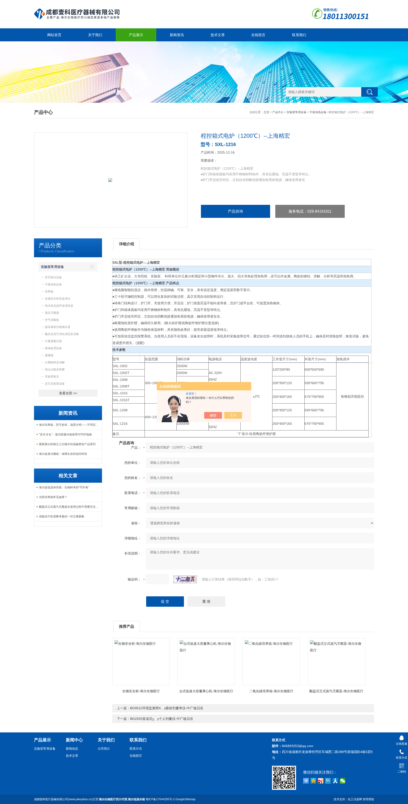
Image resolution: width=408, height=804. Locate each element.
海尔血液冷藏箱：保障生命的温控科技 (63, 454)
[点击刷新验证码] (185, 579)
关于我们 (95, 35)
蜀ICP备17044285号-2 (160, 799)
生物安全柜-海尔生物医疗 (141, 691)
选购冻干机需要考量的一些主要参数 (61, 516)
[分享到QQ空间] (313, 781)
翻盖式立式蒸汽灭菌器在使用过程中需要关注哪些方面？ (70, 506)
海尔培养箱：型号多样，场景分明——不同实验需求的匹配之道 (70, 424)
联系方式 (136, 748)
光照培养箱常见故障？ (53, 497)
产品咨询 (235, 211)
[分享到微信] (343, 781)
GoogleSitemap (185, 799)
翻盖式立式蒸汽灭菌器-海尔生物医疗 (336, 691)
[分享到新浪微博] (321, 781)
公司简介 (104, 748)
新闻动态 (72, 748)
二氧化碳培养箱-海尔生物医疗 (271, 691)
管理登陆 (368, 799)
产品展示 (136, 35)
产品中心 (278, 112)
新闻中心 (74, 740)
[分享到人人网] (335, 781)
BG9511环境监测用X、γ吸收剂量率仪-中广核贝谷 (166, 708)
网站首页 (54, 35)
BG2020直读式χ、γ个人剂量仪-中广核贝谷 (161, 719)
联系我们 (299, 35)
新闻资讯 (177, 35)
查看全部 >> (68, 393)
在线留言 (258, 35)
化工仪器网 (355, 799)
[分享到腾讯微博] (328, 781)
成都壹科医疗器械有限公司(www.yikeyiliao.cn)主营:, (89, 799)
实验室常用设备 (296, 112)
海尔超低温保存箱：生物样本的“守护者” (64, 487)
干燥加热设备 (318, 112)
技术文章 (218, 35)
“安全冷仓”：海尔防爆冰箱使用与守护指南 (65, 434)
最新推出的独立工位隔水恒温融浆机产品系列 (67, 444)
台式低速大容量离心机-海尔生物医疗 (206, 691)
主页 (266, 112)
